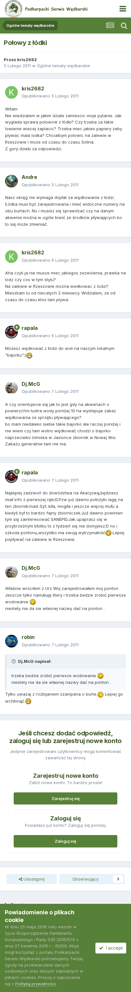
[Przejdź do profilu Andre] (11, 181)
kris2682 (27, 59)
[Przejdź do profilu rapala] (11, 332)
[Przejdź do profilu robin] (11, 641)
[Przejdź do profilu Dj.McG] (11, 387)
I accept (113, 948)
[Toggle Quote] (14, 661)
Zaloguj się (65, 841)
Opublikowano (50, 95)
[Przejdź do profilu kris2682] (11, 92)
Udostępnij (33, 879)
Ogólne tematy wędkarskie (63, 65)
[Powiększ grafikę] (29, 355)
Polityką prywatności (35, 983)
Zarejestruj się (66, 798)
